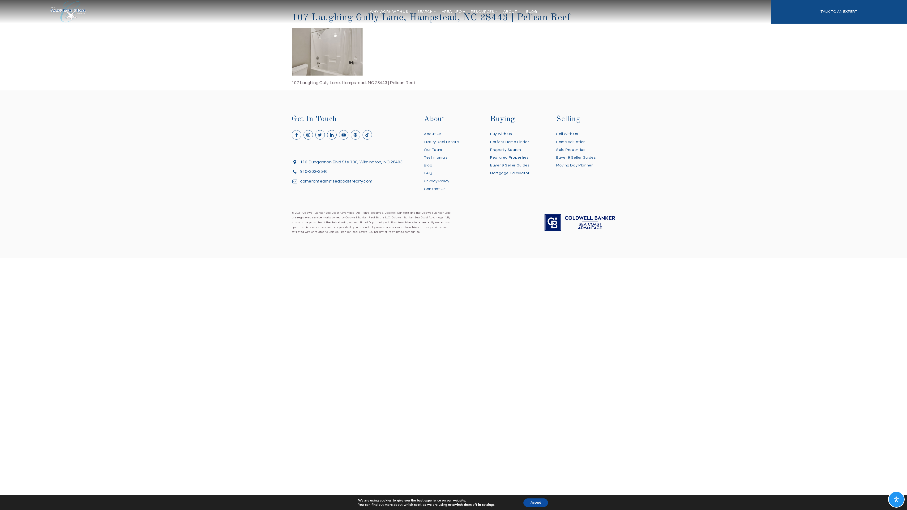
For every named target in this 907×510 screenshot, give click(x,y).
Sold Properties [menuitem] (571, 150)
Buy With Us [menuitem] (501, 134)
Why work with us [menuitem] (389, 11)
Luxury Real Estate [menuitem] (441, 142)
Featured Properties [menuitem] (509, 157)
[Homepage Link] (68, 11)
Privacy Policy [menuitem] (436, 181)
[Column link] (839, 11)
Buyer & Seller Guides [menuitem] (510, 165)
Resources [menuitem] (483, 11)
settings (488, 505)
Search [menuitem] (425, 11)
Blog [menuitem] (531, 11)
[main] (453, 43)
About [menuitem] (510, 11)
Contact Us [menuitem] (434, 189)
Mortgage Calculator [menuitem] (509, 173)
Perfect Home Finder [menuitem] (509, 142)
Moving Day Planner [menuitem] (574, 165)
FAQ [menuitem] (428, 173)
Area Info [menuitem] (452, 11)
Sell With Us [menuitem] (567, 134)
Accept (536, 502)
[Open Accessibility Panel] (896, 499)
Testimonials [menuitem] (436, 157)
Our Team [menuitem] (433, 150)
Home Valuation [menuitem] (571, 142)
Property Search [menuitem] (505, 150)
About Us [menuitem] (432, 134)
